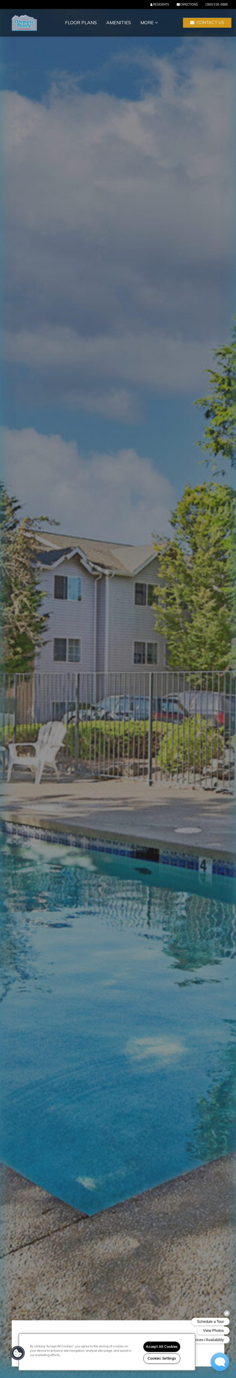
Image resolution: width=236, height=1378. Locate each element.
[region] (106, 1352)
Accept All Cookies (162, 1347)
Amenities (118, 22)
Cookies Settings (162, 1358)
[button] (207, 23)
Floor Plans (81, 22)
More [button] (147, 22)
